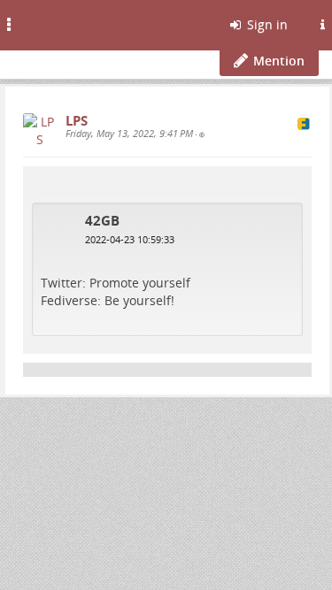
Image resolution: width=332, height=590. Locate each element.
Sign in (265, 24)
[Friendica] (57, 22)
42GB (102, 220)
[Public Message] (202, 134)
